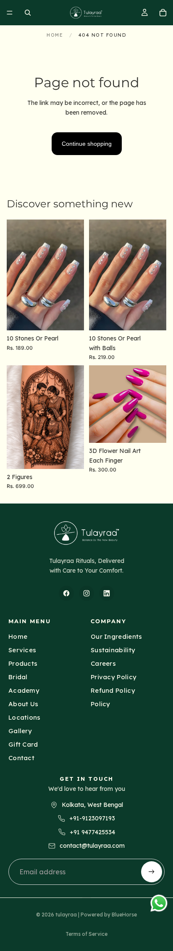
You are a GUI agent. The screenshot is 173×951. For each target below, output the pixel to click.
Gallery (20, 731)
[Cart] (163, 12)
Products (22, 663)
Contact (21, 758)
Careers (103, 663)
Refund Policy (113, 690)
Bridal (18, 677)
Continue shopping (87, 143)
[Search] (27, 12)
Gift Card (23, 744)
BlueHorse (124, 914)
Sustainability (113, 650)
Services (22, 650)
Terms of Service (86, 934)
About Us (23, 704)
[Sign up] (151, 871)
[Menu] (9, 12)
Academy (23, 690)
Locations (24, 717)
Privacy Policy (113, 677)
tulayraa (66, 914)
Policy (100, 704)
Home (55, 35)
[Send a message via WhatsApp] (159, 903)
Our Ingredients (116, 636)
